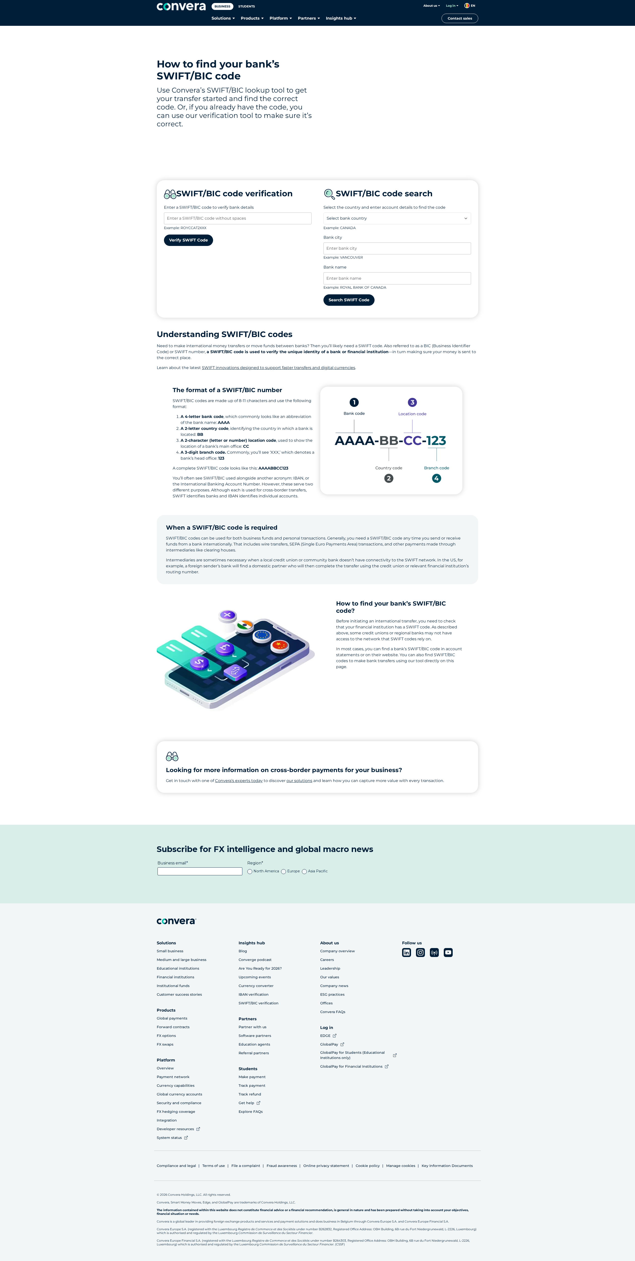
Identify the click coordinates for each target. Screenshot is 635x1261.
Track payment (252, 1085)
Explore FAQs (251, 1111)
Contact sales (460, 18)
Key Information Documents (447, 1165)
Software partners (255, 1035)
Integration (167, 1120)
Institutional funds (173, 986)
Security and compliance (179, 1103)
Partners (307, 18)
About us (430, 5)
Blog (243, 951)
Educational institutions (178, 968)
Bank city (332, 237)
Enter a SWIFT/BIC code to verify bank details (209, 207)
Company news (334, 986)
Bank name (335, 267)
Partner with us (252, 1027)
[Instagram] (420, 952)
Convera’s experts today (239, 780)
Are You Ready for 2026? (260, 968)
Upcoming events (255, 977)
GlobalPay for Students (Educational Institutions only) (352, 1055)
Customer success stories (179, 994)
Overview (165, 1068)
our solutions (299, 780)
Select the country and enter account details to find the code (384, 207)
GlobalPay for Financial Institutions (351, 1066)
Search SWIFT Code (349, 300)
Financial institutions (175, 977)
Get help (246, 1103)
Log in (450, 5)
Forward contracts (173, 1027)
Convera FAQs (332, 1012)
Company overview (337, 951)
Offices (326, 1003)
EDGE (325, 1035)
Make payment (252, 1077)
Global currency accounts (179, 1094)
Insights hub (339, 18)
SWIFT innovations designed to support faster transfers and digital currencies (278, 367)
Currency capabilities (175, 1085)
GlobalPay (329, 1044)
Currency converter (256, 986)
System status (169, 1137)
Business (222, 6)
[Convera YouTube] (448, 952)
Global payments (172, 1018)
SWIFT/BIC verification (259, 1003)
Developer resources (175, 1129)
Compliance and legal (176, 1165)
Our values (329, 977)
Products (250, 18)
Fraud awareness (282, 1165)
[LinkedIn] (406, 952)
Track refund (250, 1094)
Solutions (221, 18)
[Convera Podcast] (434, 952)
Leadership (330, 968)
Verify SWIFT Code (188, 240)
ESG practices (332, 994)
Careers (327, 959)
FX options (166, 1035)
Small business (170, 951)
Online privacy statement (326, 1165)
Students (246, 6)
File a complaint (245, 1165)
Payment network (173, 1077)
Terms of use (213, 1165)
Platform (279, 18)
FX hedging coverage (176, 1111)
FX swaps (165, 1044)
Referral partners (254, 1053)
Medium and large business (181, 959)
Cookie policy (368, 1165)
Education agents (254, 1044)
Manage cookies (400, 1165)
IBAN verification (254, 994)
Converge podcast (255, 959)
